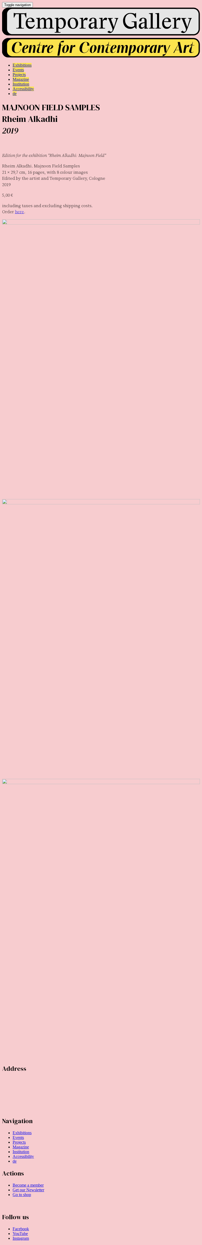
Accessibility (23, 1156)
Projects (19, 1142)
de (15, 1161)
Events (18, 1137)
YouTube (20, 1233)
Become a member (28, 1185)
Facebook (21, 1229)
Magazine (21, 1147)
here (19, 212)
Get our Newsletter (28, 1190)
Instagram (21, 1238)
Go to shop (22, 1194)
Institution (21, 1151)
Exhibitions (22, 1133)
